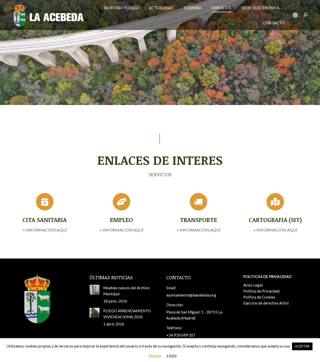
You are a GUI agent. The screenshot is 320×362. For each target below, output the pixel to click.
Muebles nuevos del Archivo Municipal (126, 291)
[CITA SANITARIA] (44, 219)
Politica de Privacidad (261, 291)
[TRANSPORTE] (198, 219)
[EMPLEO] (122, 219)
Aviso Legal (252, 285)
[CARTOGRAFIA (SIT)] (275, 219)
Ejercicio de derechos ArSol (265, 303)
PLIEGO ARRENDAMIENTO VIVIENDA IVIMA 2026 (127, 313)
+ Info (171, 355)
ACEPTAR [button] (302, 346)
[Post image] (95, 290)
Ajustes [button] (155, 355)
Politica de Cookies (259, 297)
